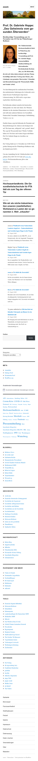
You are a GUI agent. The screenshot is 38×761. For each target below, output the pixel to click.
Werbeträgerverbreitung (11, 645)
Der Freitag (8, 663)
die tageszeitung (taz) (11, 665)
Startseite (6, 697)
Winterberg (20, 170)
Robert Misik (8, 473)
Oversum (15, 419)
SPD (16, 432)
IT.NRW (26, 410)
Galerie (5, 720)
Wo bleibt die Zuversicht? (21, 272)
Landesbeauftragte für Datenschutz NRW (17, 614)
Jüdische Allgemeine (11, 676)
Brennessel (6, 702)
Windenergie (14, 436)
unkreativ (7, 588)
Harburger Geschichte (11, 514)
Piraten (27, 419)
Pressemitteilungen (20, 169)
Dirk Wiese (26, 401)
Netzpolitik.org (9, 468)
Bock (9, 290)
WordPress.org (9, 378)
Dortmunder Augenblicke (12, 575)
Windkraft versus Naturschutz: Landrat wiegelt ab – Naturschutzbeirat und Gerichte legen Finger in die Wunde (20, 228)
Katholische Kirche (18, 413)
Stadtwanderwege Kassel (12, 634)
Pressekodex (8, 627)
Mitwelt (7, 619)
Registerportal (9, 629)
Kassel (11, 413)
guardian (7, 670)
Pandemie (21, 419)
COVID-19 (18, 401)
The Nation (8, 688)
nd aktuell (8, 686)
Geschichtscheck (10, 511)
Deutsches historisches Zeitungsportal (16, 498)
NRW (28, 416)
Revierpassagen (9, 581)
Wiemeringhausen (7, 436)
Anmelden (8, 370)
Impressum (6, 724)
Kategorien (6, 352)
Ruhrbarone (8, 583)
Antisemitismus (10, 398)
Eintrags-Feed (9, 373)
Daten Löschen (8, 738)
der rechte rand (9, 455)
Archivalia (8, 496)
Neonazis (24, 416)
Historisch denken (10, 516)
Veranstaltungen (8, 742)
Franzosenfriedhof (9, 706)
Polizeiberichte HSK (11, 550)
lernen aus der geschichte (12, 522)
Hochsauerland (12, 407)
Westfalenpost (26, 433)
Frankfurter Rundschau (11, 668)
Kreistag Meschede (8, 416)
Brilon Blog (8, 542)
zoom (5, 6)
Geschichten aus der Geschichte (14, 509)
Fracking (25, 404)
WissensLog (8, 478)
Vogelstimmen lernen (11, 640)
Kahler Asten (5, 413)
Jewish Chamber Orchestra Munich (15, 462)
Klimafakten (8, 609)
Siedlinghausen (8, 433)
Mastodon (6, 751)
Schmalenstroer (9, 558)
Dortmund (6, 404)
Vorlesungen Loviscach (11, 642)
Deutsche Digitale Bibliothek (13, 603)
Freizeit (5, 715)
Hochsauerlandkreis (8, 170)
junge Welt (8, 678)
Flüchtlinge (14, 404)
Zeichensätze (8, 647)
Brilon (22, 398)
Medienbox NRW (10, 616)
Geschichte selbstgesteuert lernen (14, 504)
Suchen (5, 334)
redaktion (5, 167)
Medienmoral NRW (10, 465)
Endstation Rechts (10, 457)
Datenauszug (7, 733)
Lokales (12, 169)
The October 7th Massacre (12, 637)
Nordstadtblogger (10, 578)
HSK (22, 410)
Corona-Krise (8, 401)
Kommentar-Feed (10, 375)
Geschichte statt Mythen (12, 506)
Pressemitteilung (12, 423)
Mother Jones (9, 683)
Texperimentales (9, 475)
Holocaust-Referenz (10, 519)
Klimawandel (26, 413)
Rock (23, 424)
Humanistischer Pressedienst (13, 460)
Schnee (28, 430)
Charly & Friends (10, 573)
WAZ (19, 433)
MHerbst (7, 547)
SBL (24, 430)
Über (4, 747)
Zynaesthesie (8, 481)
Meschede (18, 416)
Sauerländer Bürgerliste (9, 427)
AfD (4, 398)
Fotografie (20, 404)
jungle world (8, 681)
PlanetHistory (9, 524)
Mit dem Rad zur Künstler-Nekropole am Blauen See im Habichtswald (20, 312)
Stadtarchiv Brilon (10, 527)
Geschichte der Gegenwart (12, 501)
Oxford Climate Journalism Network (15, 624)
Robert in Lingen (10, 470)
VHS (15, 170)
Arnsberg (17, 398)
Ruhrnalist (8, 586)
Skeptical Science (10, 632)
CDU (26, 398)
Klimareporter (9, 611)
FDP (11, 404)
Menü (32, 7)
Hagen (29, 404)
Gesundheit (23, 167)
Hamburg (5, 407)
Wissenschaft (29, 169)
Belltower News (9, 452)
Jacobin (7, 673)
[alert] (19, 390)
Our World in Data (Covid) (12, 622)
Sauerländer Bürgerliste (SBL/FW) (13, 430)
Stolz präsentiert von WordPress (23, 757)
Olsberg (5, 419)
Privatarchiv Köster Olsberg (13, 552)
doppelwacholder (10, 545)
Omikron (10, 419)
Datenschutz (7, 729)
